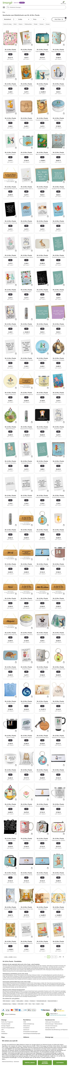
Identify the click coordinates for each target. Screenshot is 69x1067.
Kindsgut (32, 1001)
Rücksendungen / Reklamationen (53, 1024)
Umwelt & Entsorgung (51, 1026)
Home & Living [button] (7, 24)
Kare (42, 1004)
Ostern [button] (20, 24)
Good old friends (52, 1001)
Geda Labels (19, 1001)
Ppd (33, 1004)
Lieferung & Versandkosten (52, 1022)
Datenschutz (26, 1026)
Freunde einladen (5, 1024)
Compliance (26, 1027)
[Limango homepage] (7, 3)
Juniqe (13, 1001)
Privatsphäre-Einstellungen (30, 1031)
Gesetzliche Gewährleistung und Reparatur (56, 1029)
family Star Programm (7, 1022)
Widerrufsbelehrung (28, 1024)
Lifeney (26, 1001)
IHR (26, 1004)
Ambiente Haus (7, 1004)
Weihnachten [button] (28, 24)
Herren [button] (48, 24)
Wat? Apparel (6, 1001)
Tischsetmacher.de (41, 1001)
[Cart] (15, 44)
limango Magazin (5, 1026)
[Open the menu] (4, 7)
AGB (24, 1022)
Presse (3, 1031)
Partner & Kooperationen (7, 1027)
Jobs (2, 1029)
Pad (30, 1004)
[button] (9, 19)
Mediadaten (4, 1033)
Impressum (26, 1029)
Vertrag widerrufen (50, 1027)
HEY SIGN (20, 1004)
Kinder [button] (35, 24)
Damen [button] (42, 24)
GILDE (38, 1004)
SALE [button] (15, 24)
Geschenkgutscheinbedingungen (31, 1033)
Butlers (14, 1004)
